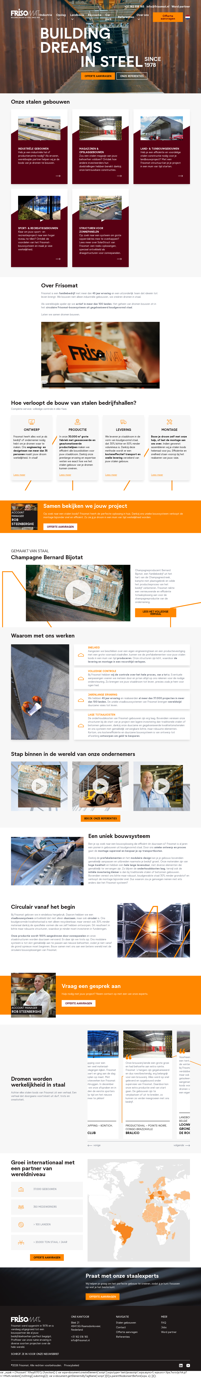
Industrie (46, 15)
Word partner (181, 6)
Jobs (164, 1327)
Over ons (143, 15)
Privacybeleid (71, 1365)
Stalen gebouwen (126, 1323)
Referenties (126, 17)
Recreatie (94, 15)
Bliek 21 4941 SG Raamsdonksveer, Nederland (86, 1326)
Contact (121, 1327)
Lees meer (19, 475)
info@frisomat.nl (158, 6)
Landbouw (77, 15)
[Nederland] (187, 17)
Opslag (61, 15)
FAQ (163, 1323)
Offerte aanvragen (127, 1332)
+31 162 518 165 (134, 6)
